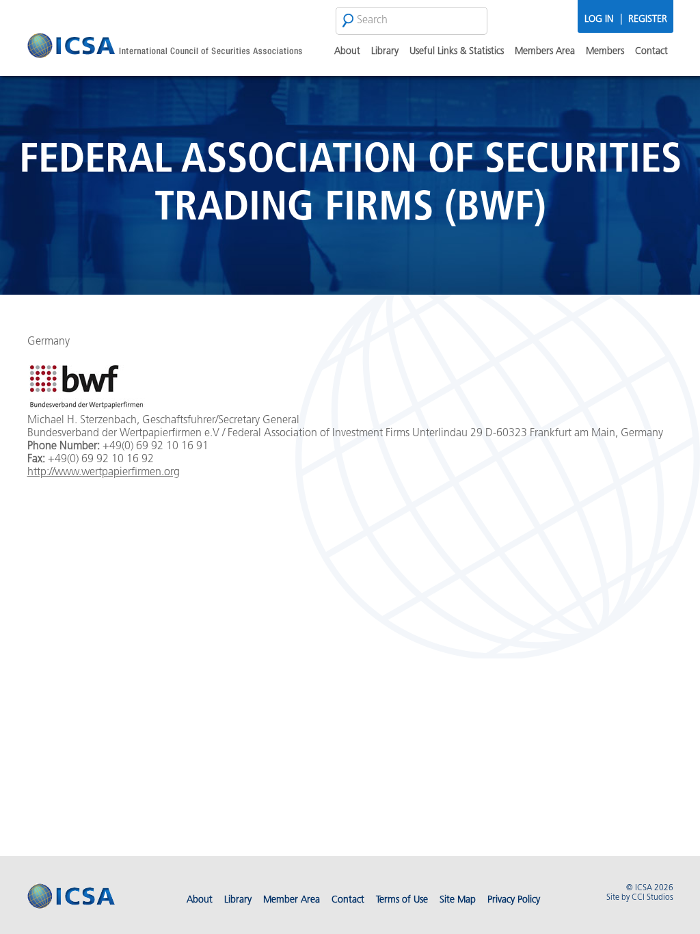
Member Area (291, 900)
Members (605, 51)
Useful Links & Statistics (456, 51)
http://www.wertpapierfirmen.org (103, 472)
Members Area (545, 51)
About (347, 51)
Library (385, 51)
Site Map (458, 900)
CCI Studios (652, 898)
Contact (651, 51)
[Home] (164, 47)
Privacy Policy (513, 900)
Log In (598, 19)
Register (647, 19)
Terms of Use (402, 900)
